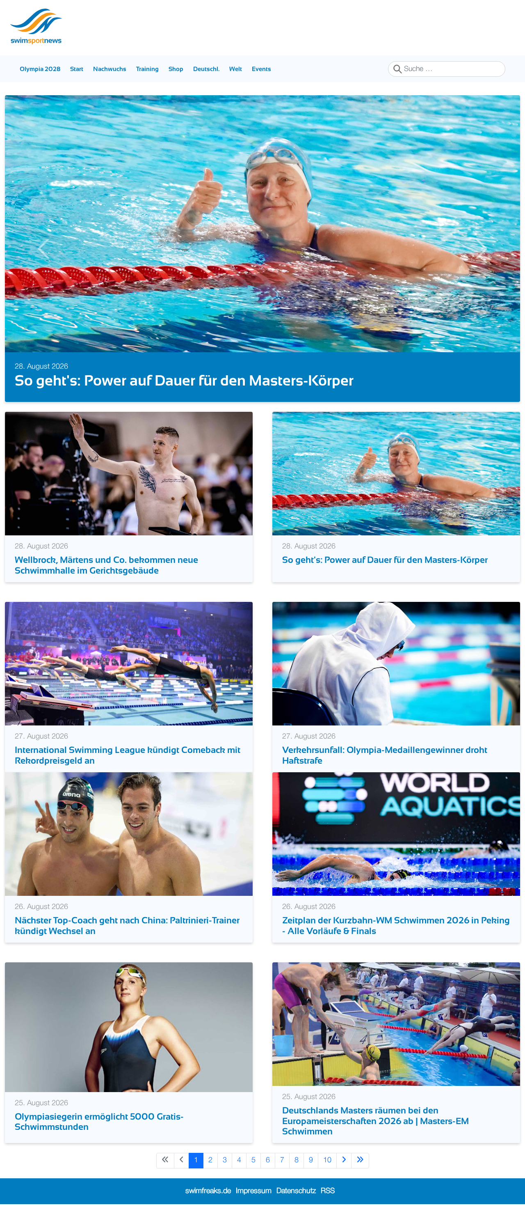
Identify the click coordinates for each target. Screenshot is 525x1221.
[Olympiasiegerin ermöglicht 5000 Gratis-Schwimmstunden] (129, 1027)
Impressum (254, 1191)
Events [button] (261, 68)
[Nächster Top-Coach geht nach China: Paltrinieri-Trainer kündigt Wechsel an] (129, 834)
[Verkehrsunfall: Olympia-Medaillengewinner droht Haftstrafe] (396, 663)
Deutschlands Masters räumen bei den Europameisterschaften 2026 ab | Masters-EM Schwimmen (375, 1120)
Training (147, 68)
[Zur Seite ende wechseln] (360, 1160)
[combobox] (446, 69)
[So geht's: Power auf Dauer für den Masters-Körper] (396, 473)
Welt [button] (235, 68)
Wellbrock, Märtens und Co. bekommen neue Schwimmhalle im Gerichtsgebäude (106, 565)
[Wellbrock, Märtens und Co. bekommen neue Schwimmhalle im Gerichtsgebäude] (129, 473)
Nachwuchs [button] (109, 68)
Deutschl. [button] (206, 68)
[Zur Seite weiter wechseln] (344, 1160)
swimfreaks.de (208, 1191)
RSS (328, 1191)
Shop (176, 68)
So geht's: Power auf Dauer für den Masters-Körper (184, 380)
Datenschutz (296, 1191)
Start (76, 68)
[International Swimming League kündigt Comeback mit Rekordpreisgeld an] (129, 663)
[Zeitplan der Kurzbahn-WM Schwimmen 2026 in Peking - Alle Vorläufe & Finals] (396, 834)
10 (327, 1160)
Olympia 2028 (40, 68)
